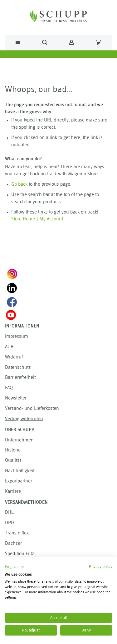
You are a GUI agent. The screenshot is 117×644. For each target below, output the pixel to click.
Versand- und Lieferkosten (32, 408)
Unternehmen (19, 440)
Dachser (13, 543)
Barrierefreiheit (20, 377)
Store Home (23, 219)
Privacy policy (100, 567)
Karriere (13, 491)
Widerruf (14, 357)
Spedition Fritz (19, 554)
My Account (51, 219)
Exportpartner (18, 481)
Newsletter (16, 398)
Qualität (13, 460)
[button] (15, 567)
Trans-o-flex (17, 533)
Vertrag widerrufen (24, 419)
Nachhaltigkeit (19, 471)
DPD (9, 523)
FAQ (9, 388)
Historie (13, 450)
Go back (19, 184)
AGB (9, 347)
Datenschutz (18, 367)
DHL (9, 512)
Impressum (16, 336)
